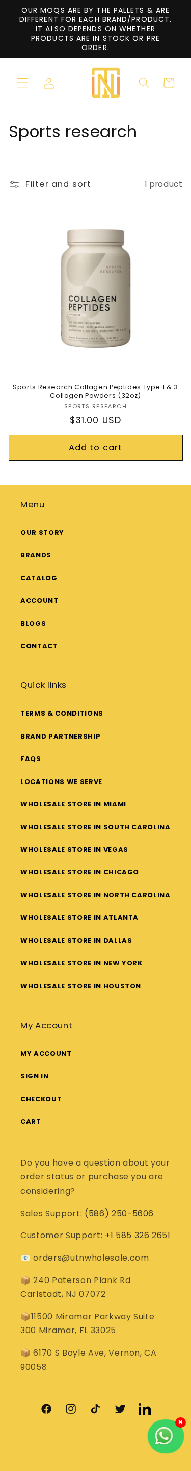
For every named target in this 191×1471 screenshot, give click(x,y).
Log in (52, 83)
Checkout (41, 1099)
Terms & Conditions (61, 713)
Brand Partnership (60, 736)
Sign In (34, 1076)
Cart (30, 1121)
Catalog (39, 578)
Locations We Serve (61, 782)
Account (39, 600)
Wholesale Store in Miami (73, 804)
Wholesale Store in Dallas (76, 940)
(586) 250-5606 (119, 1213)
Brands (35, 555)
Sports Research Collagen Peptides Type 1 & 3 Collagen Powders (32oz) (95, 391)
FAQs (30, 759)
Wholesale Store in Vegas (74, 850)
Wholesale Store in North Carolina (95, 895)
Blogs (33, 623)
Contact (39, 646)
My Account (46, 1053)
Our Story (42, 532)
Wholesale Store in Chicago (79, 872)
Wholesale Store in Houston (80, 986)
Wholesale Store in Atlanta (79, 917)
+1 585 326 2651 (138, 1235)
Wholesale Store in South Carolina (95, 827)
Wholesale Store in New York (81, 963)
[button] (22, 82)
